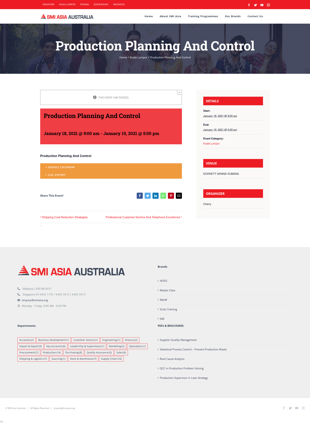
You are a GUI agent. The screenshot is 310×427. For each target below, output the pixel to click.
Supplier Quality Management (178, 340)
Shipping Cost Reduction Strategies (65, 217)
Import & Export (30, 346)
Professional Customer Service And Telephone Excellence (143, 217)
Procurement (28, 352)
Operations (137, 346)
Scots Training (168, 309)
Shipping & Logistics (33, 358)
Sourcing (58, 358)
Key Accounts (55, 346)
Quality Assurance (99, 352)
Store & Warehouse (83, 358)
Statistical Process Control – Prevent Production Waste (193, 349)
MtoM (163, 299)
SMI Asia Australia (17, 408)
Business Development (53, 340)
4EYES (163, 281)
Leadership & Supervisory (87, 346)
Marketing (116, 346)
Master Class (167, 290)
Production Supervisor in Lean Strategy (184, 378)
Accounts (26, 340)
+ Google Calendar (60, 167)
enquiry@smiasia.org (35, 300)
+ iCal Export (55, 175)
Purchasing (73, 352)
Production (52, 352)
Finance (131, 340)
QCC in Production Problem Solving (182, 368)
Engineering (111, 340)
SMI (162, 318)
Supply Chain (111, 358)
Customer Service (86, 340)
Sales (121, 352)
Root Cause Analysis (172, 359)
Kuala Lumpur (211, 143)
